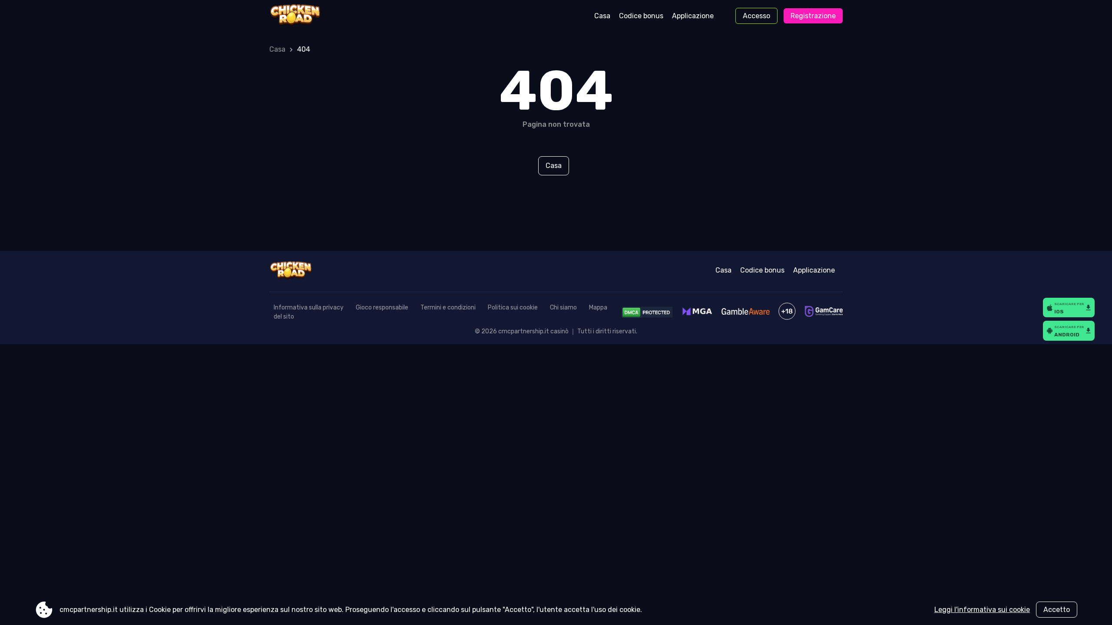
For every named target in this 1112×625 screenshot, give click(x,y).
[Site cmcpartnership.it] (305, 16)
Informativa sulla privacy (309, 307)
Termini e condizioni (448, 307)
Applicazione (693, 16)
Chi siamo (563, 307)
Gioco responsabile (382, 307)
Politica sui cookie (513, 307)
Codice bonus (641, 16)
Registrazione (813, 16)
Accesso (756, 16)
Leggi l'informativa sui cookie (982, 609)
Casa (602, 16)
